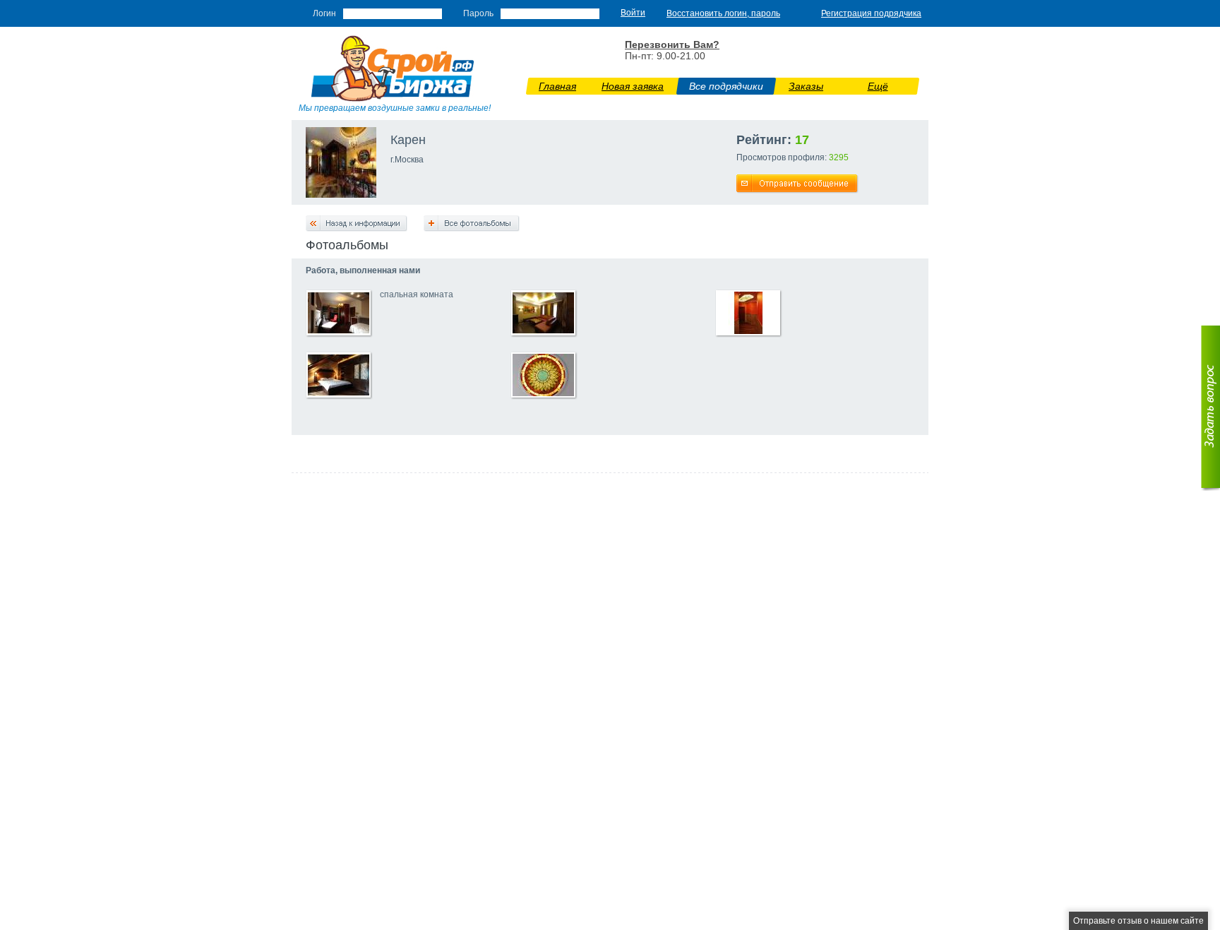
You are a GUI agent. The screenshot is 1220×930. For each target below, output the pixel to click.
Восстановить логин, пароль (723, 13)
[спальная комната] (338, 331)
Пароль (478, 13)
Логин (324, 13)
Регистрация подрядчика (871, 13)
